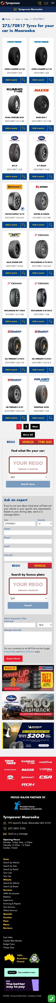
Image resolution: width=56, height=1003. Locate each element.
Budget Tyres (8, 944)
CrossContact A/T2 (14, 214)
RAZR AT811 (41, 117)
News (6, 924)
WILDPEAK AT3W (41, 407)
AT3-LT (14, 166)
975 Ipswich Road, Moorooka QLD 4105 (29, 823)
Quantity (41, 520)
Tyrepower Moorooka (30, 9)
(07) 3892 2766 (16, 828)
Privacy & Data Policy (18, 996)
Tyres (6, 859)
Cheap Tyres (8, 947)
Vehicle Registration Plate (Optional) (15, 620)
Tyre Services (9, 907)
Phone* (7, 537)
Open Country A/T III (15, 69)
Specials (7, 913)
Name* (7, 529)
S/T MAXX (41, 166)
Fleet (5, 921)
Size (6, 520)
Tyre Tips (7, 876)
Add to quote (11, 80)
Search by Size (10, 866)
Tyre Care (7, 872)
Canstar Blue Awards (12, 940)
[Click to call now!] (39, 3)
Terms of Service (27, 651)
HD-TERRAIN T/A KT (14, 407)
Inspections (8, 900)
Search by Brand (10, 869)
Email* (7, 546)
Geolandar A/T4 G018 (41, 262)
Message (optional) (12, 630)
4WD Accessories (11, 893)
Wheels (7, 879)
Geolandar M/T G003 (14, 311)
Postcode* (8, 555)
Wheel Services (10, 910)
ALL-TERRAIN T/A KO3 (14, 359)
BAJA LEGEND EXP (14, 262)
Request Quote (13, 658)
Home (7, 19)
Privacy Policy (10, 651)
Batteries (7, 896)
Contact (7, 917)
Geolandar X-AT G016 (41, 311)
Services (7, 890)
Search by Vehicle (11, 862)
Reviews (7, 928)
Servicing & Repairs (12, 903)
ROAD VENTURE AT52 (14, 117)
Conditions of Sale (34, 996)
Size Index (8, 937)
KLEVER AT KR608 (41, 214)
